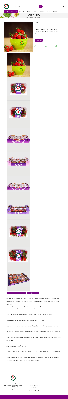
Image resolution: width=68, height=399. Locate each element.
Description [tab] (10, 293)
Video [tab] (28, 293)
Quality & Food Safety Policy (34, 390)
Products (36, 11)
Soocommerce (26, 396)
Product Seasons (34, 388)
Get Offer (39, 40)
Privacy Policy (34, 387)
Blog (24, 11)
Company (29, 11)
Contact (55, 11)
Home (20, 11)
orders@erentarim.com (16, 388)
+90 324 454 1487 (15, 389)
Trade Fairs (42, 11)
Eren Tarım (41, 27)
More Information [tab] (19, 293)
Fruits (35, 17)
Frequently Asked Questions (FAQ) (34, 385)
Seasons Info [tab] (35, 293)
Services (49, 11)
